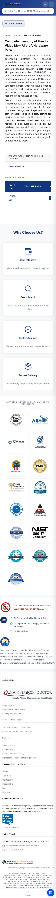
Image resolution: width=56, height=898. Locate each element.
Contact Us (7, 780)
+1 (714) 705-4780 (14, 849)
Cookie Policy (8, 749)
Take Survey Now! (10, 827)
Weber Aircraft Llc (16, 166)
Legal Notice (8, 705)
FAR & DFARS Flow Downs (14, 709)
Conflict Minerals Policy (13, 753)
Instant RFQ (7, 784)
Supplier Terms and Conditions (16, 727)
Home (7, 35)
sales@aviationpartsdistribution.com (22, 845)
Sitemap (6, 792)
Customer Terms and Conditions (17, 731)
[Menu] (51, 4)
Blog (4, 788)
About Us (6, 775)
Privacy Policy (8, 745)
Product (17, 35)
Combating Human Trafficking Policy (19, 758)
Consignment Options (12, 713)
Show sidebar (16, 23)
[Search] (45, 4)
